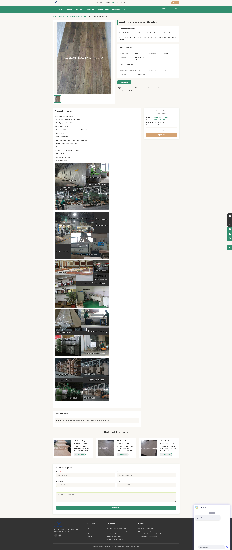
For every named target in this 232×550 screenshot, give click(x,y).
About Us (79, 9)
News (125, 9)
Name (58, 472)
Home (60, 9)
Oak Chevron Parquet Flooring (115, 533)
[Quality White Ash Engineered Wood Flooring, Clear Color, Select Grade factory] (149, 448)
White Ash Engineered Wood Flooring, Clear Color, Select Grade (168, 443)
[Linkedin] (59, 535)
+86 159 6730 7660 (159, 120)
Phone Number (60, 481)
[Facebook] (160, 130)
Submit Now (116, 507)
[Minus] (227, 507)
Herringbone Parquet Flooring (115, 539)
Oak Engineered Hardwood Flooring (76, 16)
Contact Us (116, 9)
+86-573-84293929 (105, 3)
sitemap (136, 546)
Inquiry (175, 3)
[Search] (176, 8)
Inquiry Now (124, 82)
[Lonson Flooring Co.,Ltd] (56, 2)
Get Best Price (79, 454)
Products (69, 9)
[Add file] (196, 547)
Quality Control (103, 9)
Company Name (121, 472)
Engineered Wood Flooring (114, 536)
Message (59, 491)
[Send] (227, 547)
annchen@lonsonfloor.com (126, 3)
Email (119, 481)
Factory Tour (90, 9)
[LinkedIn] (163, 130)
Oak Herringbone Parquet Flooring (117, 531)
